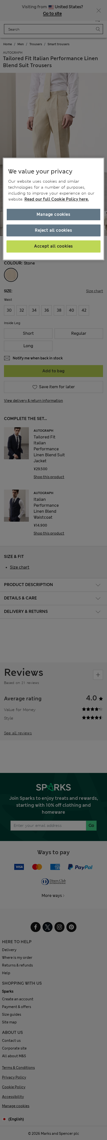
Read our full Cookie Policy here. (56, 199)
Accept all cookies (53, 246)
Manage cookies (53, 214)
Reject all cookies (53, 230)
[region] (54, 209)
